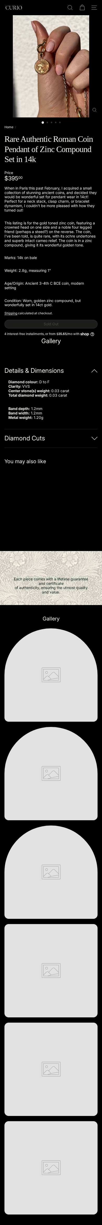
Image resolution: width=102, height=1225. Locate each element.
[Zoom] (94, 110)
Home (8, 127)
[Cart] (82, 7)
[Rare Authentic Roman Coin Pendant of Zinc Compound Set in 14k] (37, 504)
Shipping (10, 313)
